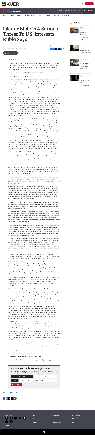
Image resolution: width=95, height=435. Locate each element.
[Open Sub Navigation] (8, 15)
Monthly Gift (22, 376)
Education (83, 45)
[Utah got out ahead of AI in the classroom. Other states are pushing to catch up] (74, 48)
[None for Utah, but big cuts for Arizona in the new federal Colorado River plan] (74, 30)
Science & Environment (83, 28)
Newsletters (66, 15)
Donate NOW (16, 384)
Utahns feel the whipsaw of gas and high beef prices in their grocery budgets (84, 66)
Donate (89, 4)
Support (48, 15)
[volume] (8, 10)
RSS (73, 422)
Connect (40, 15)
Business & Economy (83, 60)
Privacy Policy (56, 419)
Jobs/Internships (56, 415)
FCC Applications (76, 415)
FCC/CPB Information (58, 422)
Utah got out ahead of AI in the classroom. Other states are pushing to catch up (85, 51)
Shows (19, 15)
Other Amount (39, 380)
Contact (35, 419)
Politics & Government (83, 76)
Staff (34, 422)
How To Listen (29, 15)
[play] (3, 11)
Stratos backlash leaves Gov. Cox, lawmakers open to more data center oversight (84, 82)
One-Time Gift (45, 376)
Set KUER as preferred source (57, 46)
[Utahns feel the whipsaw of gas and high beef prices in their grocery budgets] (74, 62)
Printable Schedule (76, 419)
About (34, 415)
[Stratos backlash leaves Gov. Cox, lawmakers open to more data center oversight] (74, 78)
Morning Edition (13, 392)
